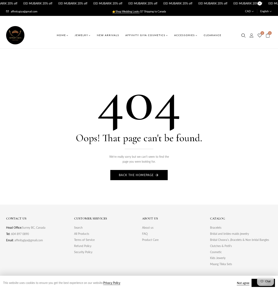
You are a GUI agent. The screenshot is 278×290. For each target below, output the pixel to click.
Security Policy (83, 252)
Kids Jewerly (217, 258)
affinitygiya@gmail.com (24, 11)
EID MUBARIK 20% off (37, 3)
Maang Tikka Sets (221, 264)
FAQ (145, 233)
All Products (81, 233)
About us (147, 227)
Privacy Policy (111, 282)
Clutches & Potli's (221, 246)
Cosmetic (216, 252)
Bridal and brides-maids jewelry (229, 233)
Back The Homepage (136, 175)
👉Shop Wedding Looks (126, 11)
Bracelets (215, 227)
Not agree (243, 283)
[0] (260, 35)
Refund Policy (82, 246)
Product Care (150, 239)
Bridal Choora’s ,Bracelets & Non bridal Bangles (239, 239)
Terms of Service (84, 239)
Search (78, 227)
